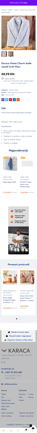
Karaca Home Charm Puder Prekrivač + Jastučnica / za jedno (27, 298)
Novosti (30, 397)
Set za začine (6, 293)
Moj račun (22, 394)
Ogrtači (16, 10)
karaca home (22, 92)
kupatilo (29, 92)
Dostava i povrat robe (26, 416)
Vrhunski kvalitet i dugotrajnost (20, 336)
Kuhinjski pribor (12, 291)
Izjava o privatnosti (7, 413)
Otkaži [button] (25, 3)
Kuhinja (5, 291)
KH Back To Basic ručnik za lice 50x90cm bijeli (26, 184)
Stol (2, 397)
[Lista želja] (7, 78)
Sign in (18, 430)
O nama (30, 394)
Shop (20, 397)
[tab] (3, 108)
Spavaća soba (30, 291)
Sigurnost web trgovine (26, 413)
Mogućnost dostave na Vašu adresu (20, 340)
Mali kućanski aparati (8, 403)
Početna (3, 10)
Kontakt (21, 400)
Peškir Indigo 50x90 (9, 182)
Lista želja (26, 429)
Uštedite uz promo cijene (20, 332)
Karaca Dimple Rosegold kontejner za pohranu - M (9, 300)
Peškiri (10, 177)
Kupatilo (10, 10)
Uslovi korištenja (6, 416)
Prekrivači (23, 291)
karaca (16, 92)
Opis (3, 108)
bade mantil (10, 92)
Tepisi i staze (5, 406)
